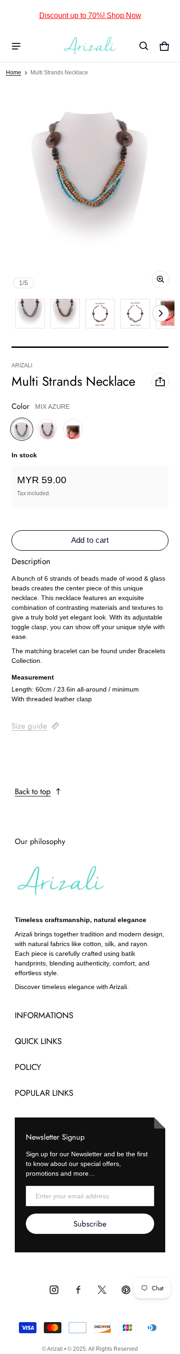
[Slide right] (160, 313)
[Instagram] (54, 1290)
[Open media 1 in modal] (90, 191)
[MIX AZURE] (22, 429)
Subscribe (90, 1223)
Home (13, 72)
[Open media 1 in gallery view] (30, 313)
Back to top (33, 791)
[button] (144, 46)
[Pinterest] (126, 1290)
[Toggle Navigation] (16, 46)
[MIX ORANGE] (73, 429)
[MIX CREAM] (47, 429)
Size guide (29, 725)
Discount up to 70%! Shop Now (90, 15)
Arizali (55, 1349)
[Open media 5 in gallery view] (135, 313)
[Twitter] (102, 1290)
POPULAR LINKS (44, 1093)
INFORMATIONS (44, 1015)
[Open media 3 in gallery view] (100, 313)
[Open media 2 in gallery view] (65, 313)
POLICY (28, 1067)
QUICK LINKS (38, 1041)
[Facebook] (78, 1290)
